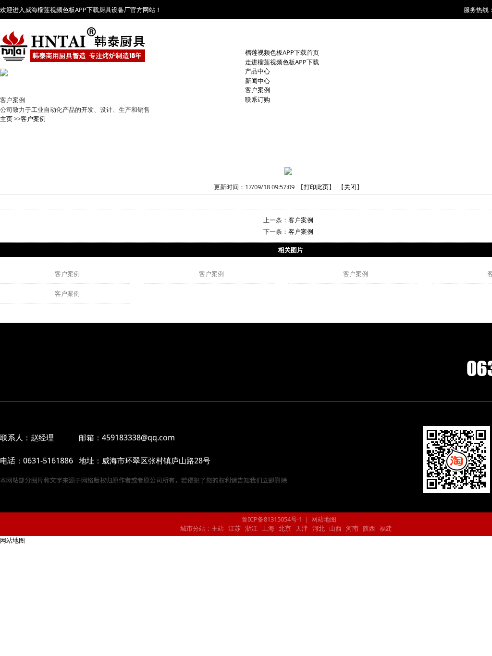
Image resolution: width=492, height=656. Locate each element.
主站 (217, 528)
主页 (6, 118)
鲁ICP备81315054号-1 (271, 519)
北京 (285, 528)
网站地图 (323, 519)
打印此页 (316, 186)
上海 (268, 528)
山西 (335, 528)
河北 (318, 528)
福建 (386, 528)
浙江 (251, 528)
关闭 (350, 186)
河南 (352, 528)
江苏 (234, 528)
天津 (301, 528)
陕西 (369, 528)
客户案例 (33, 118)
